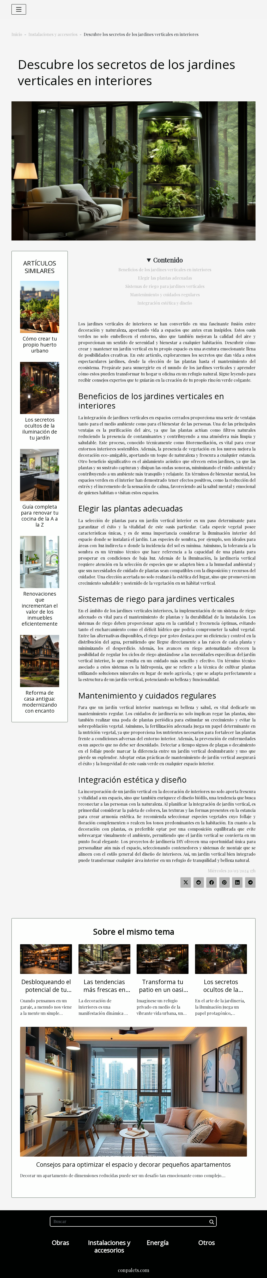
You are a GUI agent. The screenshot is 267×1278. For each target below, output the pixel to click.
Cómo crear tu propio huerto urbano (40, 344)
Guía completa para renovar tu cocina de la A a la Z (39, 515)
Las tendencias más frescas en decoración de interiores (104, 993)
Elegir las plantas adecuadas (165, 278)
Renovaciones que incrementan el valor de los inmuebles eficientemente (40, 608)
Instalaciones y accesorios (52, 34)
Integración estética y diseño (164, 303)
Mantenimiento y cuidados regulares (165, 294)
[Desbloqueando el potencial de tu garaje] (46, 958)
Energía (158, 1242)
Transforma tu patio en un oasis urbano (162, 990)
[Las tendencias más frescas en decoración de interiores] (104, 958)
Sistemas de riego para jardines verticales (164, 286)
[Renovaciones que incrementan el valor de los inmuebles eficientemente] (39, 561)
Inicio (16, 34)
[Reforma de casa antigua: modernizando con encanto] (39, 660)
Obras (60, 1242)
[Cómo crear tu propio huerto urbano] (39, 306)
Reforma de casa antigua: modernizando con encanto (39, 701)
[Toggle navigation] (18, 9)
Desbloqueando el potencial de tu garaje (46, 990)
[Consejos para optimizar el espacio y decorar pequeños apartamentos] (133, 1091)
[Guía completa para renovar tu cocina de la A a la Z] (39, 474)
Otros (206, 1242)
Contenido (168, 260)
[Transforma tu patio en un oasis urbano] (163, 958)
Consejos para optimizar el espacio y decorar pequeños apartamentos (133, 1164)
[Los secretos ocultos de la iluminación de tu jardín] (39, 387)
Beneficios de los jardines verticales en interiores (164, 269)
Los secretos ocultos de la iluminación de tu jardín (39, 428)
